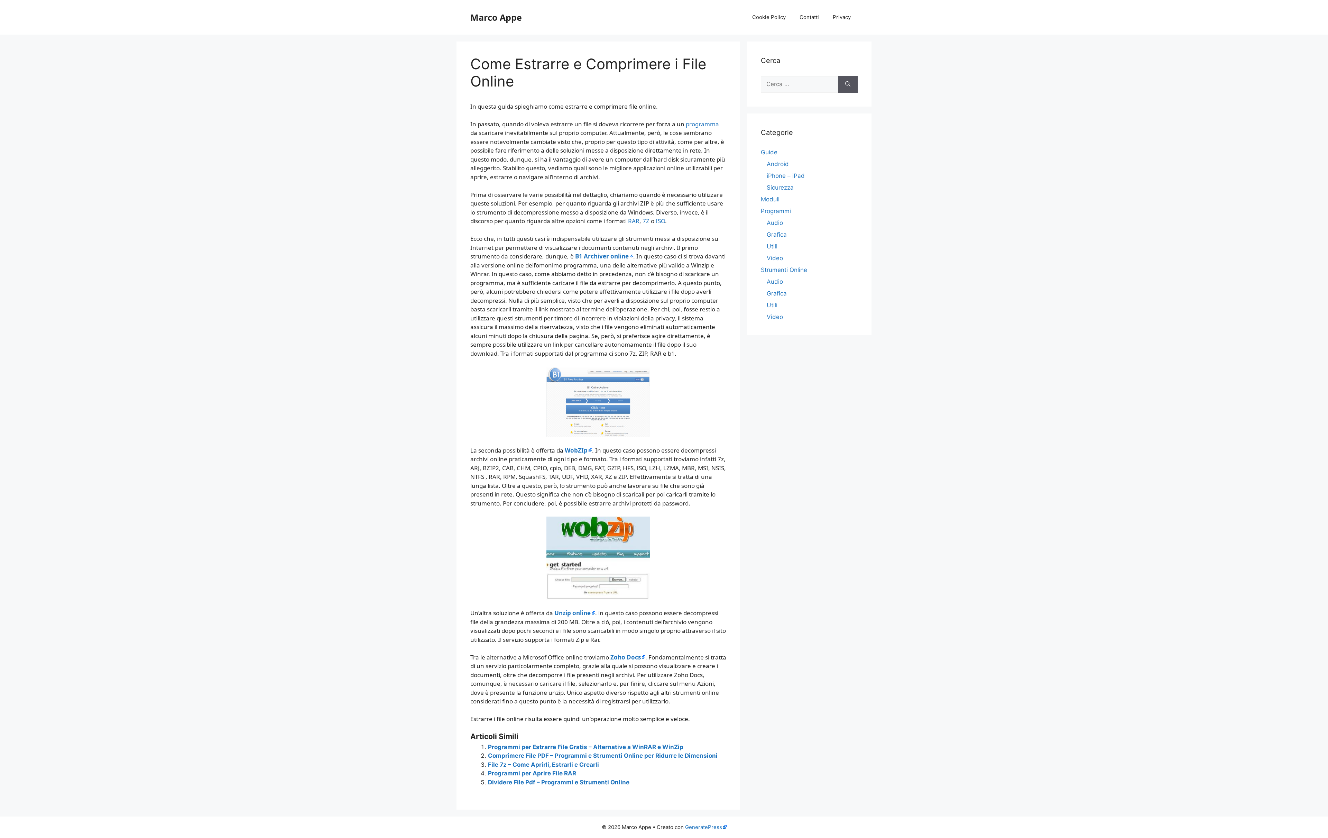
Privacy (842, 17)
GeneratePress (703, 827)
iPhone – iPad (786, 175)
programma (702, 124)
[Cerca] (848, 84)
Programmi (776, 211)
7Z (646, 221)
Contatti (809, 17)
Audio (775, 222)
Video (775, 258)
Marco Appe (496, 17)
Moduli (770, 199)
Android (778, 164)
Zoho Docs (625, 657)
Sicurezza (780, 187)
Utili (772, 246)
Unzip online (572, 613)
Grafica (777, 234)
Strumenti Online (784, 269)
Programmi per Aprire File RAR (532, 773)
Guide (769, 152)
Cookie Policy (769, 17)
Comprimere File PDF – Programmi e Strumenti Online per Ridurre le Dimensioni (603, 755)
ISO (660, 221)
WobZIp (576, 450)
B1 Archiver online (602, 256)
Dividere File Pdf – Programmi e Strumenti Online (558, 782)
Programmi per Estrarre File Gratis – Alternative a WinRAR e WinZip (585, 747)
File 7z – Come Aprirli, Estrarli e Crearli (543, 764)
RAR (633, 221)
